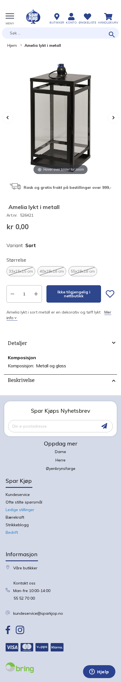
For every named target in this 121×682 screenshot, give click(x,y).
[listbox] (60, 271)
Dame (60, 451)
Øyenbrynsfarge (60, 468)
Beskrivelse (21, 380)
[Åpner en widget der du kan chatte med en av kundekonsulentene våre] (99, 672)
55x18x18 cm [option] (83, 271)
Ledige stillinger (20, 509)
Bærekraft (15, 517)
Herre (60, 460)
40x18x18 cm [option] (52, 271)
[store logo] (33, 16)
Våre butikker (25, 567)
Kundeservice (18, 494)
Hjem (12, 45)
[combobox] (60, 33)
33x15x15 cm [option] (21, 271)
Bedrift (12, 532)
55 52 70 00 (24, 598)
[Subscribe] (104, 426)
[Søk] (112, 35)
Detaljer (17, 343)
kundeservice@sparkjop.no (38, 613)
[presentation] (60, 344)
